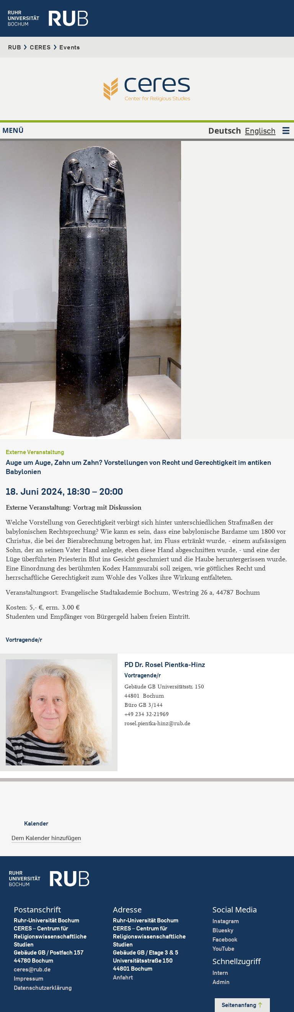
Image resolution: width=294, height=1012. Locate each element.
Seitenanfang (239, 1005)
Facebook (224, 939)
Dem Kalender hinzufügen (46, 838)
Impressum (28, 978)
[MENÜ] (286, 131)
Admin (221, 982)
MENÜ (13, 130)
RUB (14, 47)
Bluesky (223, 930)
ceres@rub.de (32, 969)
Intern (220, 972)
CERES (40, 47)
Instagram (225, 921)
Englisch (260, 131)
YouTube (223, 948)
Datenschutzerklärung (43, 987)
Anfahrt (123, 977)
